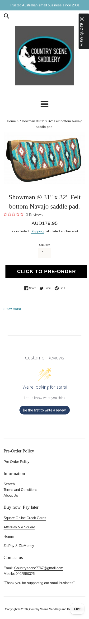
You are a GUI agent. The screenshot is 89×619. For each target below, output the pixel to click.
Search (9, 484)
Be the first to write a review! (44, 410)
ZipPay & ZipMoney (19, 546)
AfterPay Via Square (19, 527)
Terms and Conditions (20, 490)
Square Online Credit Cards (25, 518)
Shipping (37, 231)
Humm (9, 536)
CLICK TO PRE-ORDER (46, 271)
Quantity (44, 245)
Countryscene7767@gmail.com (38, 568)
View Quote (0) (82, 31)
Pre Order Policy (16, 462)
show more (12, 309)
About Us (11, 495)
